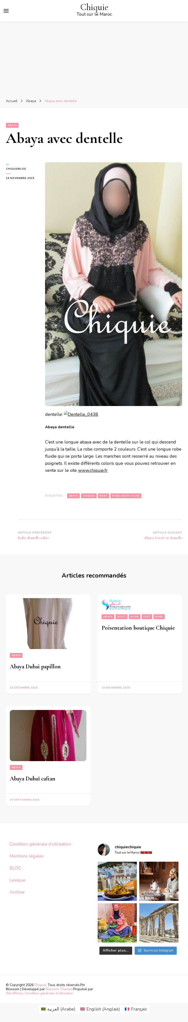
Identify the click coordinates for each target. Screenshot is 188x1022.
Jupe (147, 616)
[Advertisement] (94, 58)
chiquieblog (16, 169)
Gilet (121, 616)
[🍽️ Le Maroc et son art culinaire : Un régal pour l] (117, 881)
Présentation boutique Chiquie (138, 627)
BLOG (15, 868)
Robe (159, 616)
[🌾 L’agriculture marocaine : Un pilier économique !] (117, 922)
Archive (17, 892)
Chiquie (94, 7)
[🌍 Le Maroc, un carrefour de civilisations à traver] (158, 922)
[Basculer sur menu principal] (6, 10)
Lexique (17, 880)
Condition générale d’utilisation (40, 844)
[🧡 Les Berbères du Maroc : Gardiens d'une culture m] (158, 881)
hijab (134, 616)
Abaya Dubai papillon (35, 666)
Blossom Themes (59, 989)
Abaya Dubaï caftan (32, 778)
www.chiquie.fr (93, 470)
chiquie (89, 496)
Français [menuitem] (139, 1009)
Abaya (12, 125)
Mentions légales (27, 856)
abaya (73, 496)
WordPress (14, 993)
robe (103, 496)
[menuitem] (58, 1009)
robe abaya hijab (126, 496)
